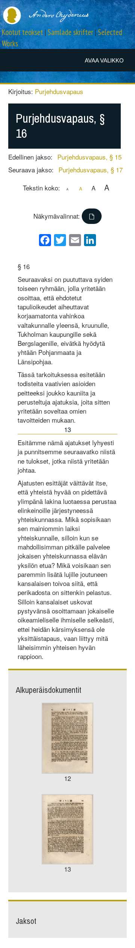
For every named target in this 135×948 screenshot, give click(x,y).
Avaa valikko (104, 60)
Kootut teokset (22, 32)
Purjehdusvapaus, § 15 (89, 156)
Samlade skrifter (70, 32)
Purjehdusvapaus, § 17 (90, 169)
